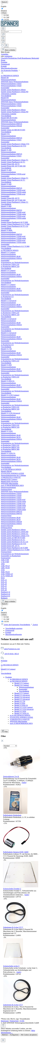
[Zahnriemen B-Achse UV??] (15, 925)
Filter (6, 731)
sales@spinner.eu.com (12, 649)
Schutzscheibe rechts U (11, 966)
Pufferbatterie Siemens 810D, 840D (15, 852)
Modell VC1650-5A (21, 713)
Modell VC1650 (20, 711)
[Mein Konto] (6, 46)
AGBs (22, 1021)
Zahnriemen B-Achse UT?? (13, 1005)
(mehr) (24, 783)
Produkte (4, 661)
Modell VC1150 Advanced (23, 709)
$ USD (6, 15)
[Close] (3, 1040)
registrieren (8, 56)
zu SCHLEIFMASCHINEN (20, 715)
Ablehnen (5, 1035)
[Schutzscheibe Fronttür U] (20, 887)
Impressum (5, 1021)
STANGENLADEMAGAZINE (21, 717)
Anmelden (4, 54)
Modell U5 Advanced (22, 699)
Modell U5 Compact (21, 693)
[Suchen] (3, 34)
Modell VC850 (19, 703)
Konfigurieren (14, 1035)
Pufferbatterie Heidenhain (12, 815)
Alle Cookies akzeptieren (29, 1035)
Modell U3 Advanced (22, 695)
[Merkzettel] (2, 46)
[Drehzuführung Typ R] (21, 774)
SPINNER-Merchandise (18, 721)
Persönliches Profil (15, 58)
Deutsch (4, 11)
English (3, 6)
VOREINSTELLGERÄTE (20, 719)
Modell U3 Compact (21, 683)
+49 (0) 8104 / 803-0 (11, 654)
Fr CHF (6, 17)
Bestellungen (26, 58)
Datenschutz (14, 1021)
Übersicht (4, 58)
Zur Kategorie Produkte (9, 70)
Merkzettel (35, 58)
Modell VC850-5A (21, 705)
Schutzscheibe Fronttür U (12, 889)
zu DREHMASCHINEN (19, 679)
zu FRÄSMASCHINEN (9, 665)
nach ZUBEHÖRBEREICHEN (21, 723)
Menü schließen (10, 50)
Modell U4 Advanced (22, 697)
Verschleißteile (6, 673)
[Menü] (3, 28)
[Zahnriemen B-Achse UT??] (21, 1003)
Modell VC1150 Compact (23, 707)
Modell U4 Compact (8, 669)
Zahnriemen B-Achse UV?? (13, 927)
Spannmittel (23, 689)
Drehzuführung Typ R (11, 776)
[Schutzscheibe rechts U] (13, 964)
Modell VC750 (19, 701)
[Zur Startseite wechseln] (9, 26)
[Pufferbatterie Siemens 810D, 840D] (16, 850)
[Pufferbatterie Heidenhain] (15, 813)
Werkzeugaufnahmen (26, 687)
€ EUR (6, 20)
